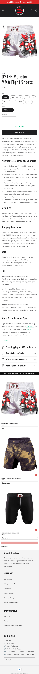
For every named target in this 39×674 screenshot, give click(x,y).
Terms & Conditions (11, 602)
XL (5, 102)
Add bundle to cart (19, 543)
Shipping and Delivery (12, 584)
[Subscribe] (32, 660)
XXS (5, 97)
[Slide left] (15, 69)
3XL (20, 102)
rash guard (30, 326)
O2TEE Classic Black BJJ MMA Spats (10, 533)
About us (7, 616)
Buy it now (19, 132)
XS (13, 97)
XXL (12, 102)
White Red (8, 110)
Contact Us (8, 579)
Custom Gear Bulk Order (13, 626)
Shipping (4, 90)
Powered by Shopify (23, 673)
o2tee (16, 673)
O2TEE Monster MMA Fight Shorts (9, 423)
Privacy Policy (9, 598)
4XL (28, 102)
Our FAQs (7, 588)
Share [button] (6, 340)
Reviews (7, 621)
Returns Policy (9, 593)
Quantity (4, 114)
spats (29, 329)
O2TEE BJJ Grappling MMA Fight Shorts (11, 478)
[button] (2, 10)
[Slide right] (24, 69)
